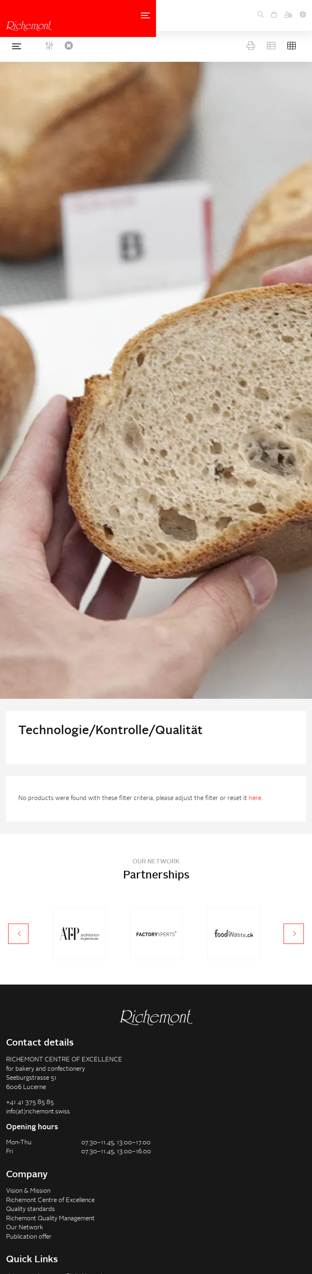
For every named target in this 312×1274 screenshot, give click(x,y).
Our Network (24, 1228)
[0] (274, 15)
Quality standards (30, 1210)
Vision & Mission (28, 1191)
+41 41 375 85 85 (30, 1103)
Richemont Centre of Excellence (50, 1201)
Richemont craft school (29, 26)
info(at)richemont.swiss (38, 1112)
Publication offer (29, 1237)
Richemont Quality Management (50, 1219)
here (255, 799)
